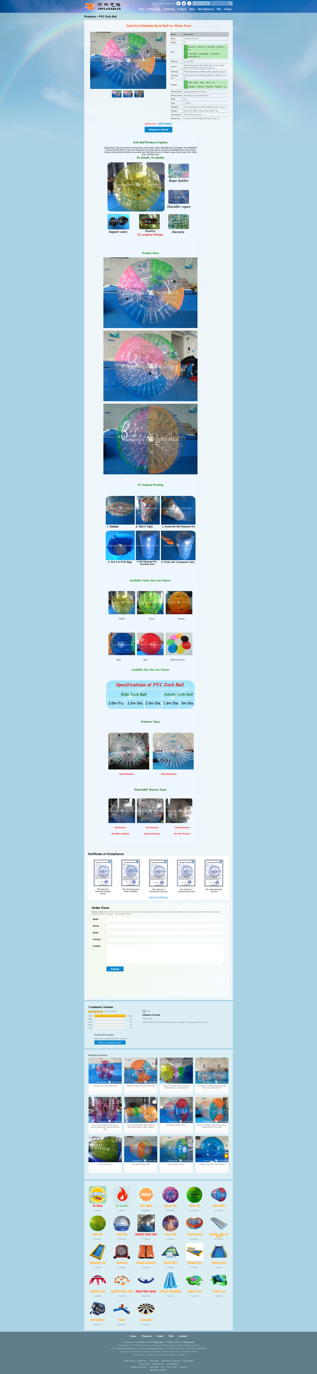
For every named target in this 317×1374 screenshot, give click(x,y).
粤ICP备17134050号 (158, 1370)
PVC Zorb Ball (108, 16)
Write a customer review (110, 1042)
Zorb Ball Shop (172, 1363)
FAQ (219, 9)
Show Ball (176, 1360)
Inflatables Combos (173, 1342)
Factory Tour (154, 9)
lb (186, 86)
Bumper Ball (188, 1360)
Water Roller (154, 1360)
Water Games (129, 1360)
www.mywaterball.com (154, 1348)
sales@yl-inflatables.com (126, 1348)
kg (186, 82)
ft (185, 54)
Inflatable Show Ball (138, 1367)
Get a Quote (172, 1367)
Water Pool (142, 1360)
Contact (228, 9)
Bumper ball (188, 1342)
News (192, 9)
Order (160, 1336)
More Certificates (158, 897)
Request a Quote (201, 3)
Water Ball (166, 1360)
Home (142, 9)
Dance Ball (153, 1367)
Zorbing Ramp (158, 1363)
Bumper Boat (144, 1363)
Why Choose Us (206, 9)
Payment (183, 1367)
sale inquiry (165, 123)
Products (182, 9)
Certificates (168, 9)
